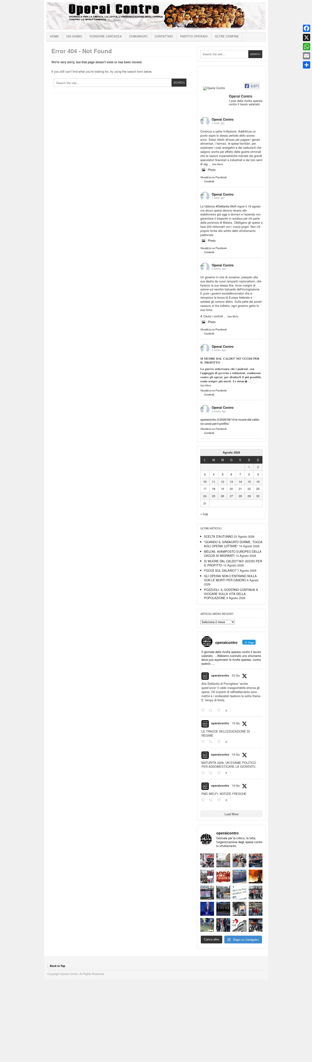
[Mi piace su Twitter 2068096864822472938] (220, 800)
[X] (306, 37)
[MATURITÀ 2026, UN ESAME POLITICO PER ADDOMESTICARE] (239, 860)
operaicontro (220, 675)
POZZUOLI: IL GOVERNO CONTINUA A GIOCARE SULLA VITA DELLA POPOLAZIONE (231, 593)
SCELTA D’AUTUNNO (218, 536)
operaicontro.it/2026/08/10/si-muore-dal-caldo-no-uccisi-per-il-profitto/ (230, 421)
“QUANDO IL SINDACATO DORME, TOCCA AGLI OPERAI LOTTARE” (233, 544)
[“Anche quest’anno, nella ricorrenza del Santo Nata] (207, 860)
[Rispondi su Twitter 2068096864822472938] (204, 800)
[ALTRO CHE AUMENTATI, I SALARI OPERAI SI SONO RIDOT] (223, 877)
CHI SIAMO (74, 36)
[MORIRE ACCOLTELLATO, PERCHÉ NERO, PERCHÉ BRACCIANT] (207, 925)
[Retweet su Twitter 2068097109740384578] (212, 772)
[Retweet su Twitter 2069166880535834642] (212, 710)
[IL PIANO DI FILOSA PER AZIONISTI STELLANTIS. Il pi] (223, 909)
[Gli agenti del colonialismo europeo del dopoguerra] (239, 909)
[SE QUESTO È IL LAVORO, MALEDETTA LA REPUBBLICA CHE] (239, 893)
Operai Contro (156, 16)
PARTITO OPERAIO (194, 36)
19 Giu (236, 723)
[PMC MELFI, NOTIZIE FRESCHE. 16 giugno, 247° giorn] (256, 860)
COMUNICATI (138, 36)
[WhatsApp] (306, 46)
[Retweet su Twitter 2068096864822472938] (212, 800)
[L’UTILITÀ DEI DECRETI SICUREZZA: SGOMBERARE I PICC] (223, 925)
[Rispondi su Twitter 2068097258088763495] (204, 741)
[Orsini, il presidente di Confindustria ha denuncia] (207, 909)
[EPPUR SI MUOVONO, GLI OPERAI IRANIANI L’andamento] (207, 877)
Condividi (209, 181)
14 (240, 481)
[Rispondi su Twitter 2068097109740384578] (204, 772)
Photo (212, 169)
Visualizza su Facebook (213, 177)
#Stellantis (222, 206)
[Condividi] (306, 64)
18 (213, 488)
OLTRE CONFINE (227, 36)
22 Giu (236, 675)
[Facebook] (306, 28)
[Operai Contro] (214, 88)
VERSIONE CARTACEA (105, 36)
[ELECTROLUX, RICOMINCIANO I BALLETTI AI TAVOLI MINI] (256, 925)
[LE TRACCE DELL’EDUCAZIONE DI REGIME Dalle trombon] (223, 860)
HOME (54, 36)
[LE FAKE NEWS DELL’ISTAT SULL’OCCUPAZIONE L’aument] (239, 925)
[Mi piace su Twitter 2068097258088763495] (220, 741)
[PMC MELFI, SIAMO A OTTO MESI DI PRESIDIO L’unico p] (239, 877)
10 (204, 481)
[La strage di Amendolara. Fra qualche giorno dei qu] (223, 893)
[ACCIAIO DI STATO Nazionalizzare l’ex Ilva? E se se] (256, 877)
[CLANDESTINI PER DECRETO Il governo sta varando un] (207, 893)
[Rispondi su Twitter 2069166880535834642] (204, 710)
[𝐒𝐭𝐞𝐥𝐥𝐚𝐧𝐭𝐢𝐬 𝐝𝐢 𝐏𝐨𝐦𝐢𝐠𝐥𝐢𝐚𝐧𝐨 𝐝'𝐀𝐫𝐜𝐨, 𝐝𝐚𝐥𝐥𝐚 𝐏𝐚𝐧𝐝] (256, 909)
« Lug (204, 514)
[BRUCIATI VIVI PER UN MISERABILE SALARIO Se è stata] (256, 893)
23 (257, 488)
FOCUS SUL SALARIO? (220, 570)
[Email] (306, 55)
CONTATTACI (164, 36)
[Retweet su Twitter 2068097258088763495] (212, 741)
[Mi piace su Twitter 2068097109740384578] (220, 772)
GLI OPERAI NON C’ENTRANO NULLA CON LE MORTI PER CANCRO (230, 578)
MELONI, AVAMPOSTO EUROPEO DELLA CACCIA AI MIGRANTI (233, 553)
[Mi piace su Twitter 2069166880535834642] (220, 710)
